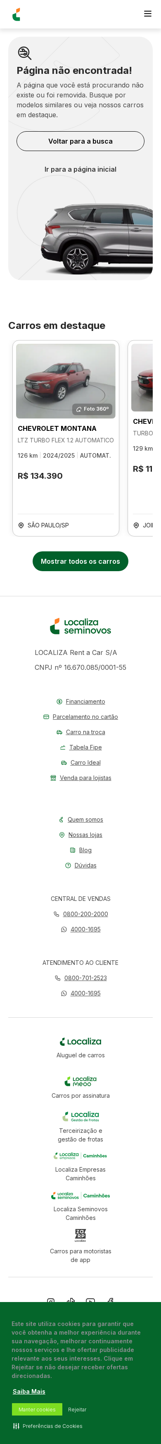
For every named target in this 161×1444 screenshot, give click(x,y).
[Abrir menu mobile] (148, 14)
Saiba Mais (29, 1391)
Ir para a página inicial (80, 169)
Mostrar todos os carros (80, 561)
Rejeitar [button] (77, 1409)
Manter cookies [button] (37, 1409)
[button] (81, 929)
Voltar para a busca (80, 141)
